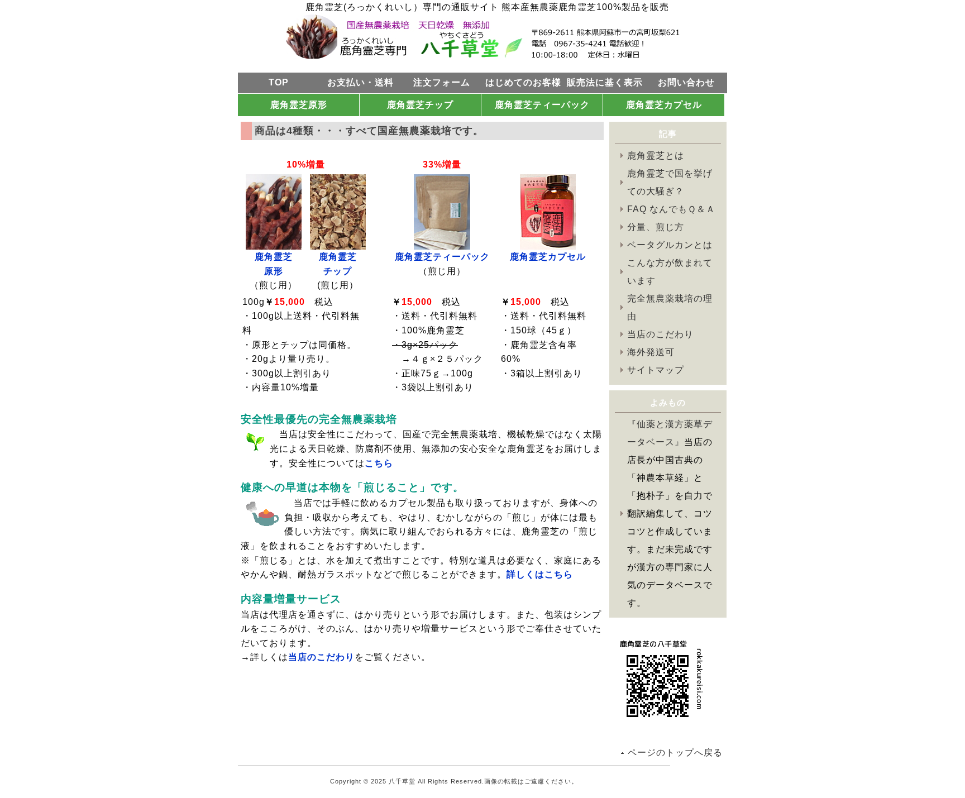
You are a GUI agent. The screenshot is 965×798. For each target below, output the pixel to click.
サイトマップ (655, 370)
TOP (279, 82)
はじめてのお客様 (523, 82)
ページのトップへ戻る (675, 752)
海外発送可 (651, 352)
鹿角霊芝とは (655, 155)
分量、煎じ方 (655, 227)
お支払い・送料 (360, 82)
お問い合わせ (686, 82)
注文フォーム (441, 82)
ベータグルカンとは (670, 245)
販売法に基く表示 (605, 82)
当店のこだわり (660, 334)
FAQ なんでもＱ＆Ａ (671, 209)
